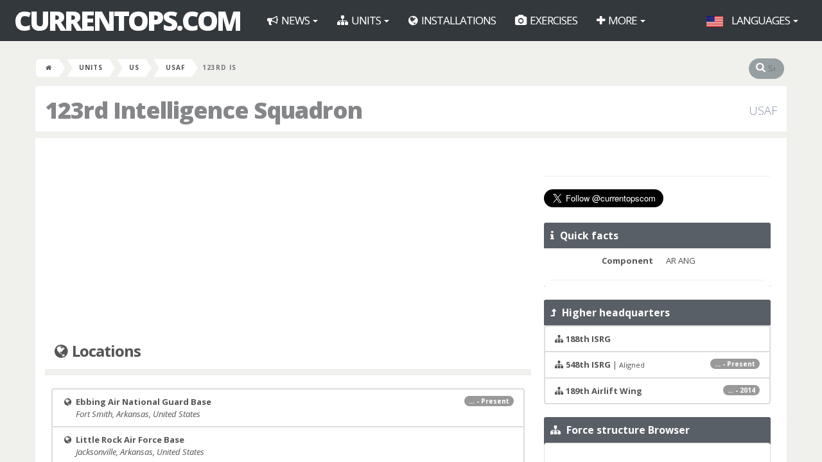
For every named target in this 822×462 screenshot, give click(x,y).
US (134, 67)
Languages (761, 20)
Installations (457, 20)
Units (366, 20)
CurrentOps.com (127, 20)
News (295, 20)
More (622, 20)
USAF (176, 67)
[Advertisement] (288, 240)
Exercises (552, 20)
